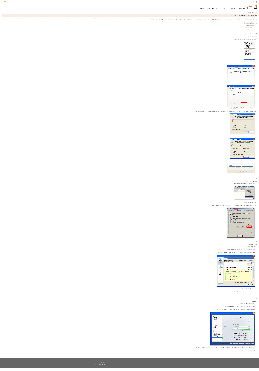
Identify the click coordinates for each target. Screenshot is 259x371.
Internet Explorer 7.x (250, 25)
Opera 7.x (253, 30)
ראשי (256, 12)
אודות (166, 361)
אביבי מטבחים (200, 8)
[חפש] (14, 8)
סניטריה (223, 8)
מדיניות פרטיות (154, 361)
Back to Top (254, 178)
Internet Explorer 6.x (250, 27)
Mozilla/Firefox (251, 29)
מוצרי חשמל (242, 8)
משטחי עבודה (232, 8)
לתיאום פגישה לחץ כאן (212, 8)
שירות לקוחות (161, 361)
